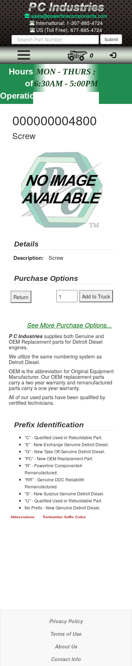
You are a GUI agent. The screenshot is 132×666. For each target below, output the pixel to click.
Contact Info (66, 658)
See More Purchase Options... (69, 325)
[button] (107, 157)
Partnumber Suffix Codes (64, 517)
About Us (66, 646)
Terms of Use (66, 633)
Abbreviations (22, 517)
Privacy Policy (66, 621)
